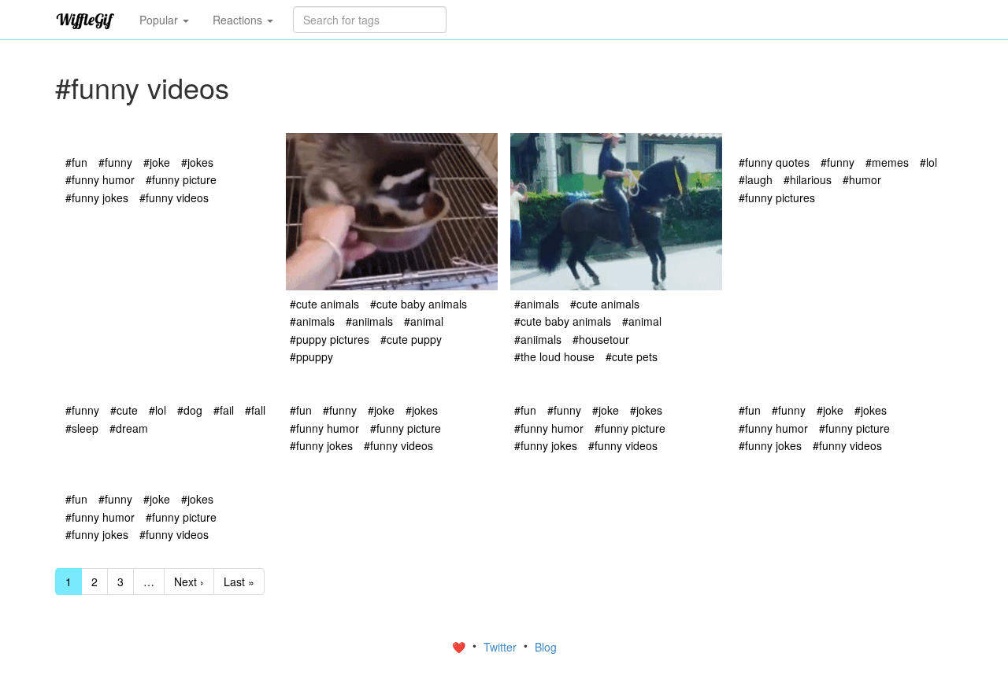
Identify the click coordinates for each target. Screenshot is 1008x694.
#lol (928, 162)
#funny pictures (777, 197)
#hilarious (808, 179)
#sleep (81, 428)
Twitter (502, 647)
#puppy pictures (329, 339)
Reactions (239, 20)
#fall (255, 410)
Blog (546, 647)
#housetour (601, 339)
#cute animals (324, 304)
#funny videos (174, 197)
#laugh (756, 179)
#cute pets (632, 356)
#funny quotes (774, 162)
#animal (423, 321)
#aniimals (369, 321)
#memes (887, 162)
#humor (862, 179)
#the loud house (554, 356)
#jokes (197, 162)
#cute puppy (411, 339)
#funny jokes (96, 197)
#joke (156, 162)
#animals (312, 321)
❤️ (460, 647)
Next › (189, 581)
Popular (160, 20)
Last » (239, 581)
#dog (189, 410)
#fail (223, 410)
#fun (76, 162)
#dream (128, 428)
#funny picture (181, 179)
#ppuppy (311, 356)
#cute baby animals (418, 304)
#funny (115, 162)
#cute (124, 410)
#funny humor (100, 179)
